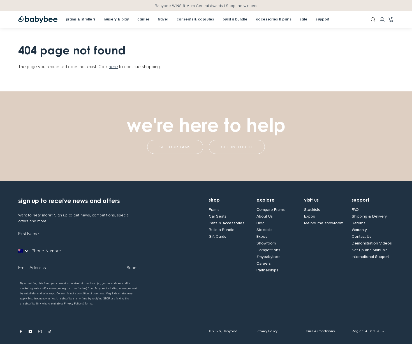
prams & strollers (80, 19)
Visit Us (311, 200)
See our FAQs (175, 147)
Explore (265, 200)
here (113, 67)
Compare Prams (270, 209)
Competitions (268, 250)
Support (360, 200)
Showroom (266, 243)
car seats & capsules (195, 19)
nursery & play (116, 19)
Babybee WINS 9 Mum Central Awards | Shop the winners (206, 5)
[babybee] (37, 19)
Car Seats (217, 216)
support (322, 19)
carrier (143, 19)
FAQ (355, 209)
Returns (358, 223)
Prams (214, 209)
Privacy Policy (266, 331)
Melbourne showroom (323, 223)
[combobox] (23, 251)
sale (303, 19)
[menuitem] (143, 19)
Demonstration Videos (372, 243)
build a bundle (235, 19)
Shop (214, 200)
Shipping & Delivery (369, 216)
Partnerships (267, 270)
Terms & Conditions (319, 331)
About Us (264, 216)
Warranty (359, 230)
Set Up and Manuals (370, 250)
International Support (370, 257)
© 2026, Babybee (223, 331)
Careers (263, 263)
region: (358, 331)
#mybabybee (268, 257)
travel (163, 19)
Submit (133, 268)
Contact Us (361, 236)
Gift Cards (217, 236)
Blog (260, 223)
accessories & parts (273, 19)
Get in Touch (237, 147)
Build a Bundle (222, 230)
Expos (261, 236)
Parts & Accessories (226, 223)
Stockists (264, 230)
